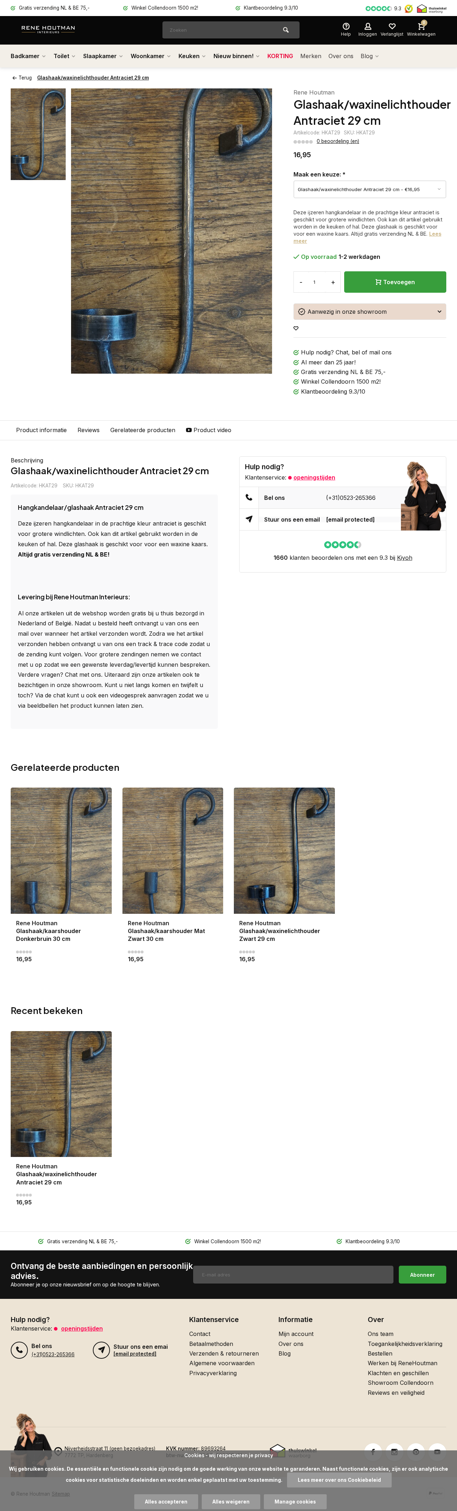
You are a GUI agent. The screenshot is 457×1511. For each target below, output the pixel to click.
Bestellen (380, 1353)
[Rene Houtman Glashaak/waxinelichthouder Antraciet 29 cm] (61, 1094)
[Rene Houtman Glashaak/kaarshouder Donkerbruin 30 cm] (61, 850)
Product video (212, 430)
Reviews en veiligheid (396, 1392)
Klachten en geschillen (398, 1373)
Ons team (380, 1333)
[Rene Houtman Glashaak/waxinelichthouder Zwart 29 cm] (284, 850)
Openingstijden (314, 477)
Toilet (61, 56)
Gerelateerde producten (142, 430)
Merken (310, 56)
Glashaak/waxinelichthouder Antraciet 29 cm (93, 78)
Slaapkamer (100, 56)
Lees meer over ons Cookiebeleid (339, 1480)
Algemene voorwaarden (222, 1363)
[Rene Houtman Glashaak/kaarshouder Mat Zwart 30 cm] (173, 850)
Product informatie (41, 430)
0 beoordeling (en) (338, 141)
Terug (25, 78)
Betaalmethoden (211, 1343)
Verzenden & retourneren (224, 1353)
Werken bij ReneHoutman (402, 1363)
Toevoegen (399, 282)
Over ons (340, 56)
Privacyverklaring (213, 1373)
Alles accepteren (166, 1502)
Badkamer (25, 56)
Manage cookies (295, 1502)
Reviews (88, 430)
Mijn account (295, 1333)
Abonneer (422, 1275)
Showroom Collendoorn (400, 1382)
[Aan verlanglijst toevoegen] (295, 328)
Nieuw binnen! (233, 56)
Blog (367, 56)
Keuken (189, 56)
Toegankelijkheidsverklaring (405, 1343)
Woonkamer (148, 56)
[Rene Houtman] (64, 30)
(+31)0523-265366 (351, 497)
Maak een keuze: (319, 174)
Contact (199, 1333)
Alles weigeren (231, 1502)
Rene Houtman (314, 92)
